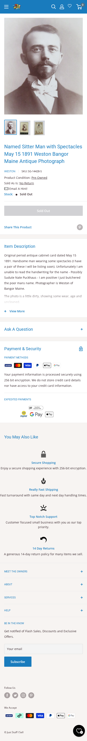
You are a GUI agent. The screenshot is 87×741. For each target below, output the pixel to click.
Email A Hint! (18, 189)
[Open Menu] (6, 6)
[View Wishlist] (70, 7)
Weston (9, 171)
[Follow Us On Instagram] (23, 695)
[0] (79, 6)
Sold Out (43, 211)
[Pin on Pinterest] (80, 227)
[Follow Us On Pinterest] (31, 695)
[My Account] (62, 6)
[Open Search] (53, 6)
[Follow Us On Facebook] (7, 695)
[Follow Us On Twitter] (15, 695)
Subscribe (18, 662)
